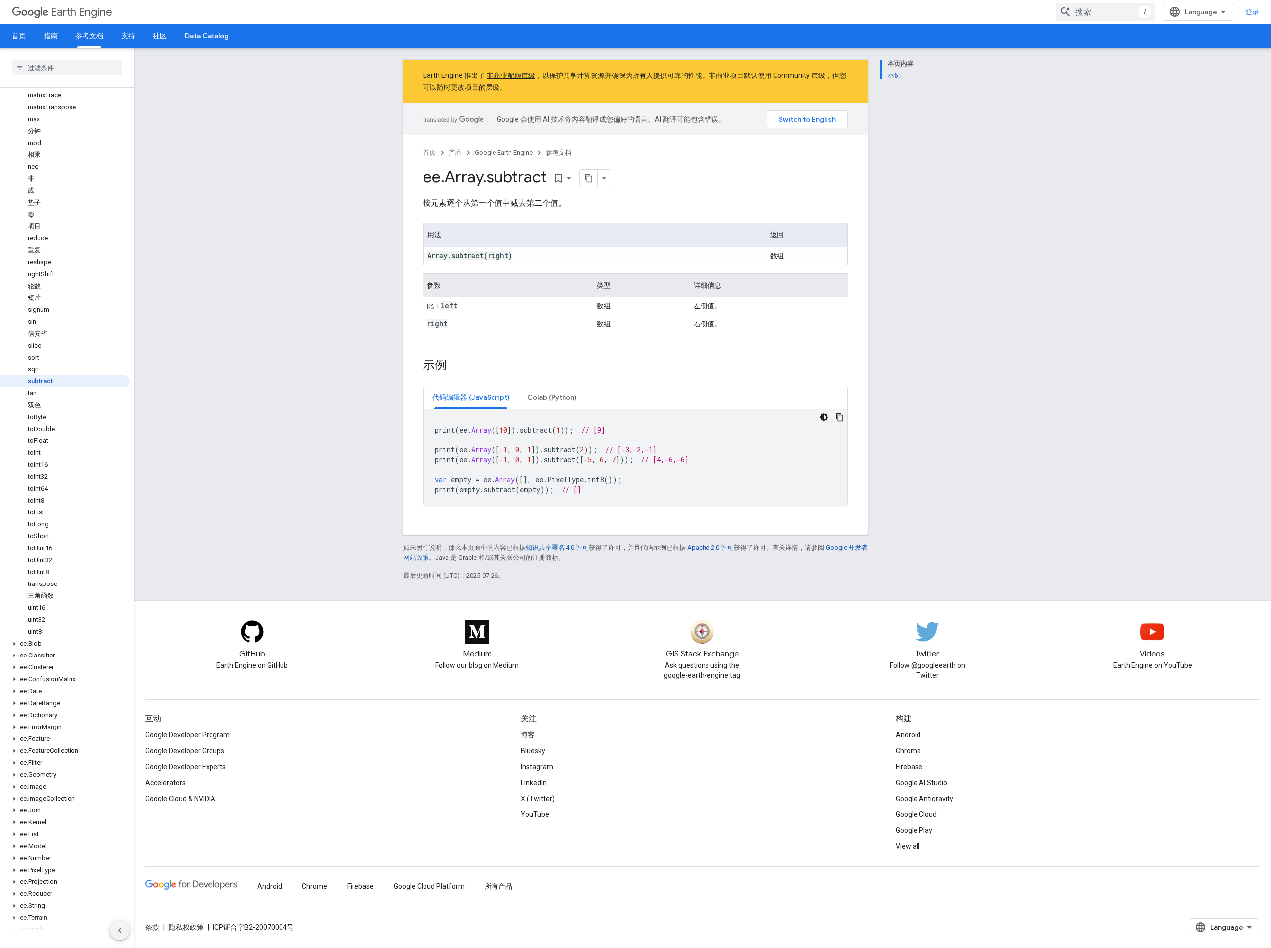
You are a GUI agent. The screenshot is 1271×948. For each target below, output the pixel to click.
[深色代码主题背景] (824, 417)
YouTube (535, 814)
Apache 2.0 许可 (710, 547)
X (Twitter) (538, 798)
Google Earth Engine (504, 152)
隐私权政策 (186, 927)
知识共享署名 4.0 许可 (557, 547)
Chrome (908, 751)
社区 (160, 35)
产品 (455, 152)
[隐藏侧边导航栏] (120, 930)
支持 (128, 35)
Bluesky (533, 751)
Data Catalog (207, 35)
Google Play (914, 830)
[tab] (471, 397)
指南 (51, 35)
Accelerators (165, 783)
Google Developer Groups (184, 751)
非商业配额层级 (511, 75)
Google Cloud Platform (429, 886)
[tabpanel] (635, 458)
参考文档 (89, 35)
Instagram (537, 767)
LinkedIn (534, 783)
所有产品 (498, 886)
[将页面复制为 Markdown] (589, 178)
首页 (19, 35)
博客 (528, 735)
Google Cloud (916, 814)
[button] (65, 644)
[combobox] (1105, 12)
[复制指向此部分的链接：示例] (457, 366)
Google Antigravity (924, 798)
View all (907, 846)
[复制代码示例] (839, 417)
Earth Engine (81, 12)
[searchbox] (67, 67)
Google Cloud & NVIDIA (180, 798)
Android (908, 735)
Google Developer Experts (185, 767)
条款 (152, 927)
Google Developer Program (187, 735)
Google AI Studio (921, 783)
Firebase (909, 767)
